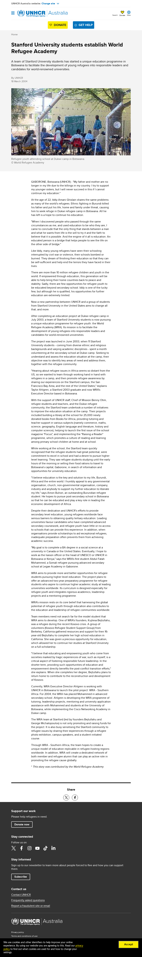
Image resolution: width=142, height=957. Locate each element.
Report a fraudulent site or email (30, 906)
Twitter (13, 848)
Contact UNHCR (21, 895)
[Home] (29, 13)
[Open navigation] (13, 13)
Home (14, 34)
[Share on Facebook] (75, 798)
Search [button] (115, 15)
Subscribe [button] (20, 877)
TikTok (45, 848)
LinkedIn (53, 848)
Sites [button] (129, 15)
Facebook (21, 848)
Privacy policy (17, 932)
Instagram (29, 848)
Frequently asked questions (28, 900)
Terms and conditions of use (24, 936)
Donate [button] (122, 15)
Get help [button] (86, 25)
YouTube (37, 848)
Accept (128, 944)
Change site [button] (48, 3)
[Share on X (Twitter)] (66, 798)
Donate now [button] (21, 824)
